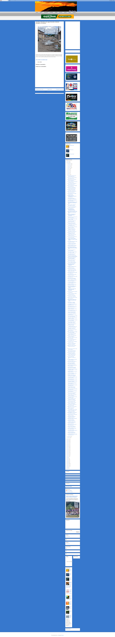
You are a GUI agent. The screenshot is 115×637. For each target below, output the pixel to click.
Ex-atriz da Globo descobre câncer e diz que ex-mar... (72, 387)
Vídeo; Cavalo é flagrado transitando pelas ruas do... (72, 363)
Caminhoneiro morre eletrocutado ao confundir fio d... (72, 276)
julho (68, 169)
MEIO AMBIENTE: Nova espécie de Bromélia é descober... (72, 413)
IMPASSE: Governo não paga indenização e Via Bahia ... (72, 375)
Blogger (63, 635)
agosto (69, 168)
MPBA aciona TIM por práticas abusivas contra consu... (72, 346)
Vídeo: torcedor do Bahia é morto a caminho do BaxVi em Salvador (72, 496)
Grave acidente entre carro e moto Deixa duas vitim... (72, 254)
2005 (68, 461)
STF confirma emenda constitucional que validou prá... (72, 326)
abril (68, 173)
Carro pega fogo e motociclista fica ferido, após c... (72, 314)
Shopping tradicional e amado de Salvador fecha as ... (72, 371)
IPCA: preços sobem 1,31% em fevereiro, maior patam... (72, 361)
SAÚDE (70, 12)
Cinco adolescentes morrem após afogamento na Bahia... (72, 241)
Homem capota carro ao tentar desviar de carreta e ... (72, 274)
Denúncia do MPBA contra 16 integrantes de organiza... (72, 399)
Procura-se (70, 611)
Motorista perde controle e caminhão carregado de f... (72, 353)
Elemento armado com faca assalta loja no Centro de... (72, 223)
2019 (68, 445)
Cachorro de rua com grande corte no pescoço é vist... (72, 401)
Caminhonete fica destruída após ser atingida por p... (72, 272)
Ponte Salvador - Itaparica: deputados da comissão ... (72, 302)
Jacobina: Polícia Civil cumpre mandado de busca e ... (72, 235)
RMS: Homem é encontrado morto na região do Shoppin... (72, 278)
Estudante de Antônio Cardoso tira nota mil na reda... (72, 284)
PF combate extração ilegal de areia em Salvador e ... (72, 282)
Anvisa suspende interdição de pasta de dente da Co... (72, 184)
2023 (68, 440)
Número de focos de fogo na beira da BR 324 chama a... (72, 351)
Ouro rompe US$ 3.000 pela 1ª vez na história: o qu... (72, 340)
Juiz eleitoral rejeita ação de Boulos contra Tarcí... (71, 422)
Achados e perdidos (70, 616)
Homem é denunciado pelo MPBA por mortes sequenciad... (72, 316)
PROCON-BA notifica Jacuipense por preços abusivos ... (72, 419)
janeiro (69, 437)
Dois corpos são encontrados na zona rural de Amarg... (72, 237)
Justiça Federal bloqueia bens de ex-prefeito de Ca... (72, 385)
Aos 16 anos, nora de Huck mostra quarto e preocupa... (72, 296)
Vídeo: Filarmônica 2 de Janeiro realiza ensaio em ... (72, 330)
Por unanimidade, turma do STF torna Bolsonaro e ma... (72, 225)
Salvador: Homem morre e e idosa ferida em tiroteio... (72, 260)
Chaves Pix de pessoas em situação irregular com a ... (72, 432)
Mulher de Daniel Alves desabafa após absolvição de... (72, 186)
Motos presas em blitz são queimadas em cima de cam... (72, 231)
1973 (68, 468)
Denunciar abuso (69, 486)
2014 (68, 451)
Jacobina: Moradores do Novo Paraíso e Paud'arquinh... (72, 403)
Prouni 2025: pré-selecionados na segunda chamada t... (72, 430)
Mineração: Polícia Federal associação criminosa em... (72, 190)
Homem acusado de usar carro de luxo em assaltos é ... (72, 280)
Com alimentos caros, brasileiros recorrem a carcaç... (72, 342)
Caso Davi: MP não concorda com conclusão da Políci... (72, 182)
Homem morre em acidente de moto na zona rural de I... (72, 393)
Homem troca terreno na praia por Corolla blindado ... (72, 428)
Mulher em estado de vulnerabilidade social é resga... (72, 409)
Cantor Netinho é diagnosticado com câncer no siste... (72, 252)
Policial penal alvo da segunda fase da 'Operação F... (72, 180)
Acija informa (71, 149)
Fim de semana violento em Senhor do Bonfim (71, 250)
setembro (69, 167)
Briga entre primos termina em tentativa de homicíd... (72, 324)
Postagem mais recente (39, 89)
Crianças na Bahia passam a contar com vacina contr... (72, 355)
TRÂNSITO (74, 12)
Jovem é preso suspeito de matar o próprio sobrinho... (72, 377)
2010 (68, 456)
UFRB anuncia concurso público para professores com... (72, 306)
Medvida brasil (72, 145)
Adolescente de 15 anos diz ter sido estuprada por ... (72, 424)
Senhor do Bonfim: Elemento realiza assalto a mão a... (72, 322)
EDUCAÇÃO (46, 12)
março (69, 174)
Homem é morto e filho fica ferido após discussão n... (72, 298)
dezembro (69, 163)
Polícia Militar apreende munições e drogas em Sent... (72, 369)
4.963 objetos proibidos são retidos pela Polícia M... (71, 417)
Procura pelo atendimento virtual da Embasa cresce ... (72, 397)
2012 (68, 453)
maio (68, 172)
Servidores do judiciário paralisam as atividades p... (72, 292)
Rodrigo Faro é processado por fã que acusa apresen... (72, 217)
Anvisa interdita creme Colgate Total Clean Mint (72, 194)
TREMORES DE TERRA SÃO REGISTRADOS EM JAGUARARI (72, 289)
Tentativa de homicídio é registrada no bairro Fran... (72, 420)
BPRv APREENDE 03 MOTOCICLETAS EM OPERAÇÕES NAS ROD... (72, 209)
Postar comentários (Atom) (50, 91)
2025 (68, 162)
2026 (68, 161)
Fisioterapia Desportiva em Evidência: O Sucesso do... (72, 229)
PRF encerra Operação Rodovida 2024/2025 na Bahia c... (72, 381)
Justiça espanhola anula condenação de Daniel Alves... (72, 198)
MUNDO (56, 12)
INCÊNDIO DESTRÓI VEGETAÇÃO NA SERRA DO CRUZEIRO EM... (72, 196)
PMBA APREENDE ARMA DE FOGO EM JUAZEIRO (72, 258)
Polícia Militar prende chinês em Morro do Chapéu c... (72, 200)
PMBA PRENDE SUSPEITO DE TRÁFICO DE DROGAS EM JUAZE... (72, 300)
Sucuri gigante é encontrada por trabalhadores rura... (72, 304)
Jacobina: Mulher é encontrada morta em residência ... (72, 395)
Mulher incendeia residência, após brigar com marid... (72, 205)
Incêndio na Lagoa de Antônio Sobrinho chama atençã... (72, 312)
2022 (68, 441)
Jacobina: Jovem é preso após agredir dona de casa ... (72, 271)
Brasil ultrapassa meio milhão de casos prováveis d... (72, 391)
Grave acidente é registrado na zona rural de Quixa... (72, 405)
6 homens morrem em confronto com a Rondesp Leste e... (72, 310)
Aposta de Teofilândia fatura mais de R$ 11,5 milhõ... (72, 219)
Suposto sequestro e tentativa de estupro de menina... (72, 415)
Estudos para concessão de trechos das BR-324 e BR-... (72, 188)
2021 (68, 442)
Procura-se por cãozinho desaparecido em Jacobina (72, 269)
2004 (68, 462)
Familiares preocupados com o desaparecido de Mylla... (72, 411)
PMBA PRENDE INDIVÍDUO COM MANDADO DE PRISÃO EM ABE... (72, 203)
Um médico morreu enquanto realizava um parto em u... (72, 243)
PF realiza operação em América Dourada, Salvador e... (72, 359)
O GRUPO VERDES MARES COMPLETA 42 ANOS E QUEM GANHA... (72, 239)
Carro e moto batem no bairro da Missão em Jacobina (72, 227)
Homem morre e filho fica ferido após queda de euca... (72, 178)
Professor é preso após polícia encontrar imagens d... (72, 336)
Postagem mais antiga (59, 89)
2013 (68, 452)
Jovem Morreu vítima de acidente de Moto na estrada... (72, 318)
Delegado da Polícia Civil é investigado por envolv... (71, 233)
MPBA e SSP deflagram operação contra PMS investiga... (72, 332)
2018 (68, 446)
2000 (68, 467)
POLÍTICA (60, 12)
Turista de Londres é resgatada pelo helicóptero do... (72, 383)
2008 (68, 457)
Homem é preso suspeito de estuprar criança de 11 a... (72, 426)
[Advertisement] (72, 35)
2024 (68, 439)
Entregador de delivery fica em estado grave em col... (72, 267)
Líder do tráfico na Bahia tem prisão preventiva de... (72, 221)
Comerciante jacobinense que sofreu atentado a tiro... (72, 176)
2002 (68, 464)
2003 (68, 463)
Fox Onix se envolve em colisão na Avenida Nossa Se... (72, 294)
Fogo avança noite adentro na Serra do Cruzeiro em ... (72, 192)
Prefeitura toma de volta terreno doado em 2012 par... (72, 308)
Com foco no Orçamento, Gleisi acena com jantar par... (72, 373)
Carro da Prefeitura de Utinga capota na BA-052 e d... (72, 334)
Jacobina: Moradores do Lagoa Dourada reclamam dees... (72, 245)
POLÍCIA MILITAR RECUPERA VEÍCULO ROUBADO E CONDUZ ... (72, 287)
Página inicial (49, 89)
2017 (68, 447)
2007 (68, 458)
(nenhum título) (70, 579)
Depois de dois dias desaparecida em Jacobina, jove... (72, 389)
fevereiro (69, 436)
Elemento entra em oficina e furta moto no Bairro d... (72, 349)
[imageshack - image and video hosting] (66, 539)
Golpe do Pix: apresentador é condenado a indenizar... (72, 344)
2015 (68, 450)
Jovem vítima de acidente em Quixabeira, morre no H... (72, 328)
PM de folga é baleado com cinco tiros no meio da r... (72, 338)
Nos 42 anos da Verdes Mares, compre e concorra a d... (72, 207)
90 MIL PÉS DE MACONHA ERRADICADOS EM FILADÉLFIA (71, 264)
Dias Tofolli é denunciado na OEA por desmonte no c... (72, 434)
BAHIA (37, 12)
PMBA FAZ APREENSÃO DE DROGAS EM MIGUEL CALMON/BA (72, 215)
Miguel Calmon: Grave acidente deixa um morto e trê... (72, 407)
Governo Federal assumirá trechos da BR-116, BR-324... (72, 262)
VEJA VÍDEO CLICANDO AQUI (41, 59)
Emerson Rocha (69, 490)
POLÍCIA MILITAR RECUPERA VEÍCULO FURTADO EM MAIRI (72, 256)
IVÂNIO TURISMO (70, 603)
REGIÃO (65, 12)
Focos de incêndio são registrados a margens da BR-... (72, 357)
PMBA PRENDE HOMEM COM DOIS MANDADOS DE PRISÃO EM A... (72, 248)
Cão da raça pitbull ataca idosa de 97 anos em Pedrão (72, 320)
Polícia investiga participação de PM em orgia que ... (72, 365)
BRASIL (41, 12)
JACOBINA (51, 12)
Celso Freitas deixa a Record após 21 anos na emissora (72, 367)
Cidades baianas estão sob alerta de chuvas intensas (72, 379)
